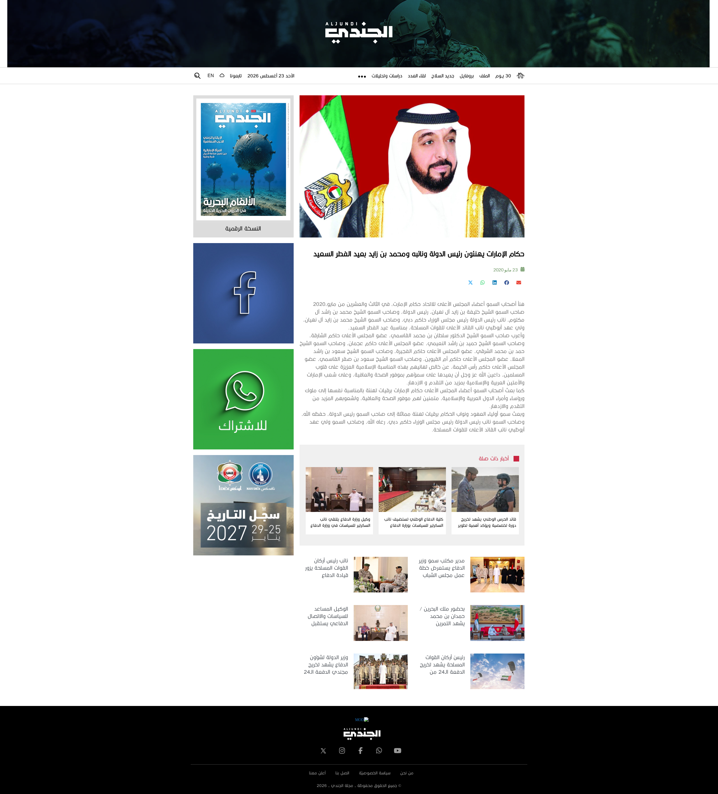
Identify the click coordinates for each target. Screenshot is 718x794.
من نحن (406, 772)
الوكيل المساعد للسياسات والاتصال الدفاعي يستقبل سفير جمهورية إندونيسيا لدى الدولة (325, 616)
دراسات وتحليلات (387, 75)
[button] (518, 282)
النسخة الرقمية (243, 228)
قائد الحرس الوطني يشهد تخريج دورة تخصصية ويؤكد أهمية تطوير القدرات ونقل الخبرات (487, 522)
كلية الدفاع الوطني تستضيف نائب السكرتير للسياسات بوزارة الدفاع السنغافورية (413, 522)
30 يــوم (503, 75)
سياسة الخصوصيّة (374, 772)
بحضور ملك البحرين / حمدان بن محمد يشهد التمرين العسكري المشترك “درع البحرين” (442, 616)
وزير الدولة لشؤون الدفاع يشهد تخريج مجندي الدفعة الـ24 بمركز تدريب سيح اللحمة (326, 665)
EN (211, 75)
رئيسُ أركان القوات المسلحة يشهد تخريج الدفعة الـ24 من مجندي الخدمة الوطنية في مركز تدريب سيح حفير (442, 665)
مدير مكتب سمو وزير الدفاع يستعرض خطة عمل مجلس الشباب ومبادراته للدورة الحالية (440, 568)
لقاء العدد (417, 75)
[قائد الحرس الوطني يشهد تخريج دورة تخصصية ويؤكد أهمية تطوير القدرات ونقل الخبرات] (485, 489)
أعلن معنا (317, 772)
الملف (484, 75)
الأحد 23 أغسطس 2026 (270, 75)
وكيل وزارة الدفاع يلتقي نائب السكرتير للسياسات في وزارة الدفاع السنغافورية (340, 522)
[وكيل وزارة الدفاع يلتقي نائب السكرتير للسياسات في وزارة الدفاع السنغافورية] (339, 489)
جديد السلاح (442, 75)
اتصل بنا (342, 772)
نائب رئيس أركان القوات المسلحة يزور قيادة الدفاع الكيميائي (326, 568)
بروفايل (467, 75)
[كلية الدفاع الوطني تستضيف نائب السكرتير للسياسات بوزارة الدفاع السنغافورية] (412, 489)
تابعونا (236, 75)
